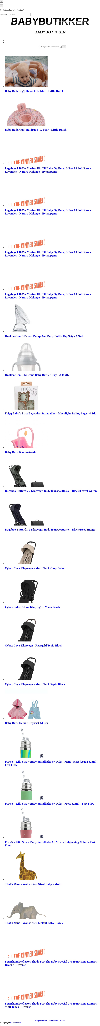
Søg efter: (3, 14)
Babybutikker (15, 1023)
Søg (63, 47)
